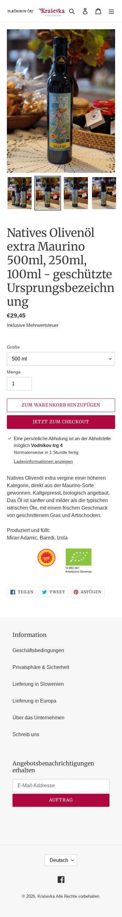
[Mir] (111, 11)
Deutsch (59, 860)
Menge (14, 371)
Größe (13, 347)
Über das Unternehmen (38, 717)
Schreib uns (26, 734)
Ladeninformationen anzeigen (43, 461)
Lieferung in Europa (34, 700)
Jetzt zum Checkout (61, 422)
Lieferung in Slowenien (38, 684)
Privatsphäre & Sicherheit (41, 667)
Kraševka (46, 896)
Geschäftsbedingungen (38, 650)
